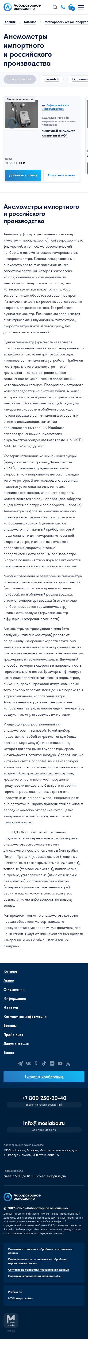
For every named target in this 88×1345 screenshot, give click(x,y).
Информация (15, 998)
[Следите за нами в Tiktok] (44, 1063)
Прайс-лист (13, 1034)
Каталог (30, 22)
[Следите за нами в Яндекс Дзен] (52, 1063)
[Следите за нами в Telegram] (20, 1063)
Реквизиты (15, 1292)
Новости (11, 1007)
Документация (16, 1043)
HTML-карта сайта (20, 1298)
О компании (14, 989)
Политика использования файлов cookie (34, 1276)
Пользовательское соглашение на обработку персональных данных (37, 1261)
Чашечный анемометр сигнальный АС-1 (58, 133)
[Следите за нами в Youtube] (60, 1063)
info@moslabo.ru (44, 1123)
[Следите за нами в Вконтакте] (28, 1063)
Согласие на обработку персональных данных (38, 1269)
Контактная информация (25, 1016)
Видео (9, 1052)
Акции (9, 980)
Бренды (10, 1025)
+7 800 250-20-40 (44, 1098)
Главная (9, 22)
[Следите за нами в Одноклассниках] (36, 1063)
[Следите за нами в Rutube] (68, 1063)
